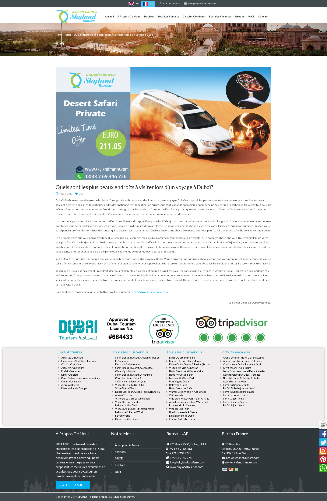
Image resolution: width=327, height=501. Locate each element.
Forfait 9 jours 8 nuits (235, 405)
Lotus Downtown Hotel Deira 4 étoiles (244, 371)
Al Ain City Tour (124, 395)
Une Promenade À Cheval (183, 412)
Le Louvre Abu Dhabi (126, 405)
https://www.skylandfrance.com (150, 291)
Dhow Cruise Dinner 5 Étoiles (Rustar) (190, 364)
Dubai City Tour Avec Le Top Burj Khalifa (137, 391)
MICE (251, 16)
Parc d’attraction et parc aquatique (80, 378)
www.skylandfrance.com (240, 462)
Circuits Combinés (194, 16)
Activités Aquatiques (72, 367)
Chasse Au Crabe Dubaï (182, 419)
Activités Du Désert (72, 357)
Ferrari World (122, 415)
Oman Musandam (71, 381)
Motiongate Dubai (179, 381)
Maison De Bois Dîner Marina (185, 361)
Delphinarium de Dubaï (182, 415)
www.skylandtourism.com (186, 467)
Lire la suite (75, 485)
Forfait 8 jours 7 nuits (235, 401)
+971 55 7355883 (180, 448)
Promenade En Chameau (182, 405)
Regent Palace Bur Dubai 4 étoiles (241, 374)
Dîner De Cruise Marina (182, 357)
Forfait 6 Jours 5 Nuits (235, 395)
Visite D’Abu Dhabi (125, 388)
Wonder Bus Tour (179, 408)
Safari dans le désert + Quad (130, 381)
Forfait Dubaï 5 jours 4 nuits (238, 391)
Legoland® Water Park (182, 378)
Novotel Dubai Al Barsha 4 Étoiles (241, 378)
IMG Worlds (176, 395)
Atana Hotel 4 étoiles (234, 381)
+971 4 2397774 (180, 457)
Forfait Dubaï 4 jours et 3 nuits (240, 388)
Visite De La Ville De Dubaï (130, 384)
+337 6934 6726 (171, 3)
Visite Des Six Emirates (127, 401)
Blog (81, 193)
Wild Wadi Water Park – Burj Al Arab (189, 398)
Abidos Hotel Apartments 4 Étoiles (242, 361)
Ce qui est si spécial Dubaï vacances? (249, 302)
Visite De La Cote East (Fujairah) (132, 398)
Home (59, 34)
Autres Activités (70, 384)
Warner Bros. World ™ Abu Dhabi (187, 391)
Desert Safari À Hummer (128, 364)
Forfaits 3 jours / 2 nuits (236, 384)
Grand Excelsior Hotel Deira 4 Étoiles (243, 357)
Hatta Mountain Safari (181, 374)
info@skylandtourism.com (202, 3)
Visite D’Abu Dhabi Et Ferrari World (134, 408)
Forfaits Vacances (220, 16)
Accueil (109, 16)
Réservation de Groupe (74, 388)
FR (151, 3)
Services (149, 16)
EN (137, 3)
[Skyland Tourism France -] (76, 15)
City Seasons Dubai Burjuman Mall (242, 364)
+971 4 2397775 (180, 453)
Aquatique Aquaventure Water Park (189, 401)
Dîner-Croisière (69, 374)
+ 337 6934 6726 (234, 453)
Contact (263, 16)
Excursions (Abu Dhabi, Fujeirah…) (79, 361)
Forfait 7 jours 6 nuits (235, 398)
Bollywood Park (178, 384)
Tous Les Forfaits (168, 16)
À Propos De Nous (128, 16)
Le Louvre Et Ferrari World (129, 412)
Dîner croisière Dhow (127, 419)
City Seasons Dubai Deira (237, 367)
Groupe (239, 16)
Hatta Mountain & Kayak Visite (186, 371)
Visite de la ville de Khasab (183, 367)
